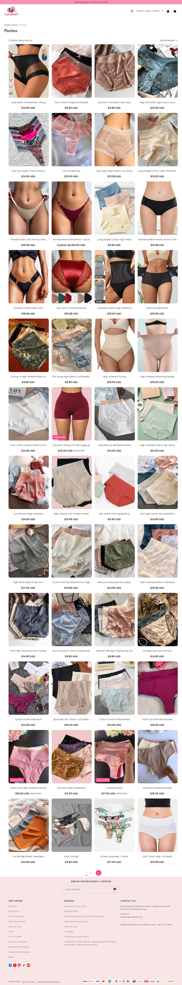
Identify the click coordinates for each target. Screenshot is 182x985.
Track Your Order (16, 916)
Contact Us (14, 911)
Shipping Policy (71, 911)
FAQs (11, 931)
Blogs (11, 957)
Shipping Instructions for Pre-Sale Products (84, 916)
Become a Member (18, 941)
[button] (132, 11)
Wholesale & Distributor (19, 952)
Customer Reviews (17, 921)
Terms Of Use (70, 926)
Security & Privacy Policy (75, 906)
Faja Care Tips (15, 926)
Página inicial (11, 25)
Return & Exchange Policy (76, 921)
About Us (13, 906)
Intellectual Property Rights (76, 936)
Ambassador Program (19, 947)
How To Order (15, 936)
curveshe (17, 982)
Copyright (69, 931)
